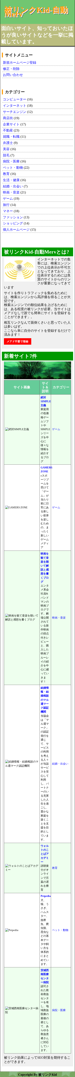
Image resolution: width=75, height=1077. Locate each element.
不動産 (8, 130)
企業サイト (11, 124)
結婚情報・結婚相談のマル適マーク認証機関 (45, 699)
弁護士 (8, 143)
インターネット (15, 105)
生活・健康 (11, 180)
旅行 (6, 205)
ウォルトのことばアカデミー (45, 853)
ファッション (13, 217)
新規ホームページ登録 (19, 62)
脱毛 (6, 155)
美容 (6, 149)
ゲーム (8, 198)
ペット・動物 (13, 167)
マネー (8, 211)
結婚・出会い (13, 186)
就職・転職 (11, 136)
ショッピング (13, 223)
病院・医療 (11, 161)
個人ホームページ (16, 229)
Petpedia (46, 896)
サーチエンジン (14, 112)
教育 (6, 174)
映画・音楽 (11, 192)
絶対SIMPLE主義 (46, 401)
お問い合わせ (13, 75)
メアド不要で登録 (17, 341)
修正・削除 (11, 69)
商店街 (8, 118)
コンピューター (14, 99)
